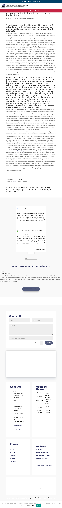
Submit (48, 342)
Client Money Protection (44, 465)
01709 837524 (36, 1)
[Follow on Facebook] (24, 482)
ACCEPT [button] (38, 505)
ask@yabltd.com (26, 1)
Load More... (31, 253)
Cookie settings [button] (29, 505)
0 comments (30, 18)
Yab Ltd (9, 18)
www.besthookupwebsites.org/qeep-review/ (17, 151)
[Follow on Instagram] (29, 482)
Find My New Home (30, 289)
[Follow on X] (32, 482)
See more (41, 220)
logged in (15, 181)
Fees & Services (41, 461)
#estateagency (32, 243)
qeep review (23, 18)
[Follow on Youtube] (36, 482)
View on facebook (40, 226)
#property (42, 242)
